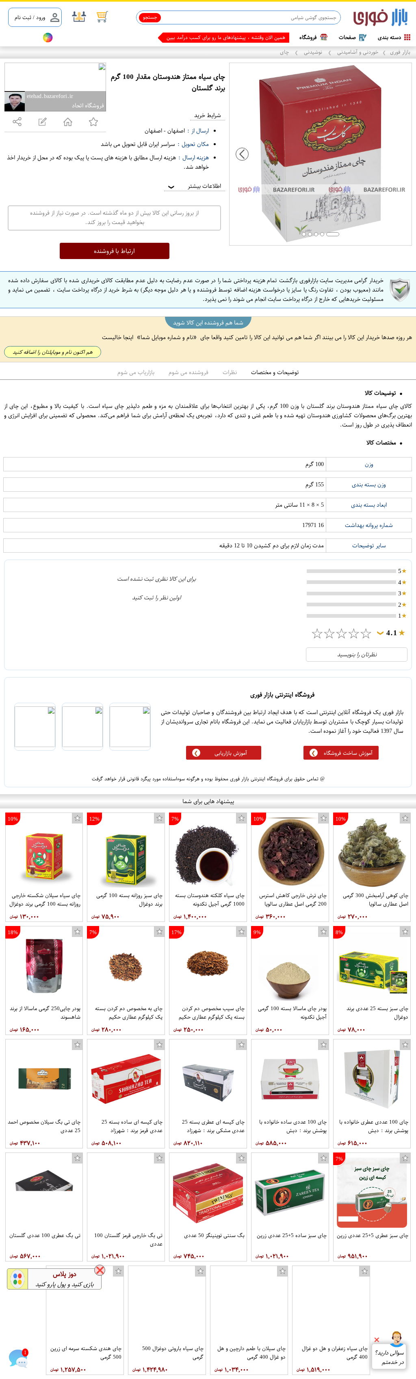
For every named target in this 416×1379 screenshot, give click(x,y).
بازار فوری (400, 52)
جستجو (150, 17)
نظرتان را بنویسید (357, 654)
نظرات (230, 372)
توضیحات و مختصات (275, 372)
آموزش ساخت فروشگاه (348, 753)
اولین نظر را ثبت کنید (156, 597)
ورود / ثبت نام (30, 17)
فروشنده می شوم (188, 372)
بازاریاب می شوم (135, 372)
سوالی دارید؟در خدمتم (389, 1357)
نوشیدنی (313, 52)
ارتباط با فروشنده (114, 251)
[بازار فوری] (380, 18)
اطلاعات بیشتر (193, 186)
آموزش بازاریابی (230, 753)
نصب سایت (21, 37)
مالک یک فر (273, 37)
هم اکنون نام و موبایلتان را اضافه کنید (53, 352)
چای (285, 52)
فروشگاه (308, 37)
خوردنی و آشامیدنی (357, 52)
